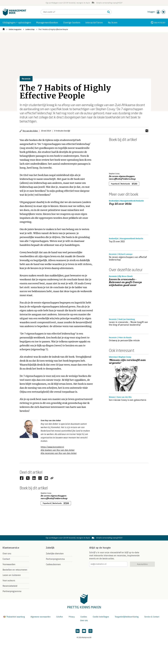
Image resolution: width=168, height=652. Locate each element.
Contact (6, 559)
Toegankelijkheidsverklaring (127, 617)
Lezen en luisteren (12, 575)
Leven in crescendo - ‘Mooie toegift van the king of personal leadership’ (128, 323)
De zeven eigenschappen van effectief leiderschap (122, 177)
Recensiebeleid (10, 586)
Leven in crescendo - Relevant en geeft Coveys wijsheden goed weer (125, 282)
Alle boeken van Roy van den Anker (58, 450)
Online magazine (15, 29)
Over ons (7, 553)
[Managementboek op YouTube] (84, 631)
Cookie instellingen (101, 617)
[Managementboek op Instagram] (90, 631)
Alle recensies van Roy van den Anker (59, 453)
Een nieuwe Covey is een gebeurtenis (127, 400)
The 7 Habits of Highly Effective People (53, 29)
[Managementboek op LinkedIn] (78, 631)
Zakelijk (50, 547)
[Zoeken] (108, 12)
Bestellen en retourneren (15, 570)
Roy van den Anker (30, 131)
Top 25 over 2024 (120, 203)
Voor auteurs (9, 580)
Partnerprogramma (12, 591)
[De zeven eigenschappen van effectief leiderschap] (118, 156)
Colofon (59, 617)
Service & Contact (151, 617)
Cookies (83, 617)
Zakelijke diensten (55, 553)
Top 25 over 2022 (117, 241)
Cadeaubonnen (53, 564)
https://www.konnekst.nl (52, 447)
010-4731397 (159, 22)
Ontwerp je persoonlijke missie (124, 340)
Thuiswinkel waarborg (15, 617)
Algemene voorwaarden (41, 617)
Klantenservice (11, 547)
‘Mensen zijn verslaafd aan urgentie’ (127, 361)
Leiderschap (30, 29)
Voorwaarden (9, 564)
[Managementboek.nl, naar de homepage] (14, 15)
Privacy (72, 617)
